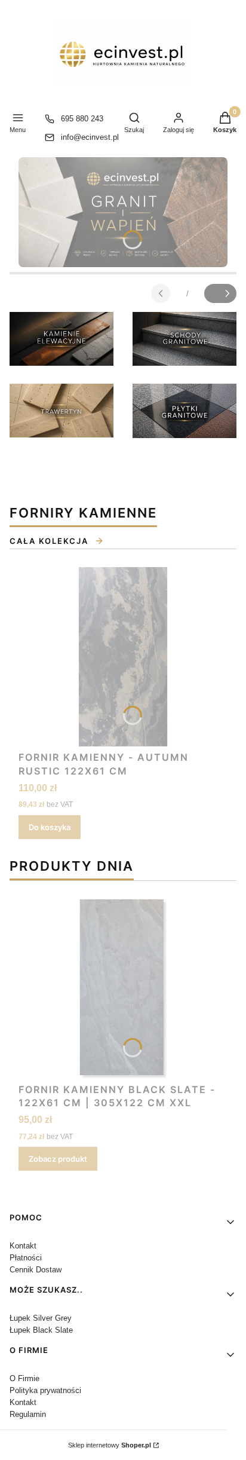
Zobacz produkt (58, 1159)
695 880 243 (82, 118)
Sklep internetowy (109, 1445)
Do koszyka (49, 827)
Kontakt (23, 1245)
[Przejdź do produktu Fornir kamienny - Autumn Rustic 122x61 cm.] (123, 656)
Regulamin (28, 1414)
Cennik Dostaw (35, 1269)
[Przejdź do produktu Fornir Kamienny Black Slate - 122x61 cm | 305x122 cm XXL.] (123, 988)
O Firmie (24, 1378)
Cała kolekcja (49, 541)
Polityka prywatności (45, 1390)
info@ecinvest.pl (90, 137)
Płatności (26, 1257)
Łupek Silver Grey (41, 1318)
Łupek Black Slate (41, 1330)
